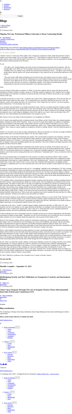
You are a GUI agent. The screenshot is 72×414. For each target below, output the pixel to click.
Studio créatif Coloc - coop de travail (48, 374)
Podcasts (10, 354)
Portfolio (6, 6)
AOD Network (7, 270)
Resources (7, 9)
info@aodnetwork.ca (6, 320)
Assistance (7, 4)
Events (10, 343)
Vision (9, 329)
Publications (11, 359)
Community (11, 332)
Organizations (12, 334)
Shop (9, 348)
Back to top (3, 300)
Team (9, 331)
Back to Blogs (6, 25)
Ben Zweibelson (7, 295)
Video (9, 361)
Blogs (9, 358)
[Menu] (65, 6)
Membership (7, 7)
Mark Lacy (6, 283)
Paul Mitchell (6, 37)
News (9, 345)
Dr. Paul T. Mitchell (9, 52)
